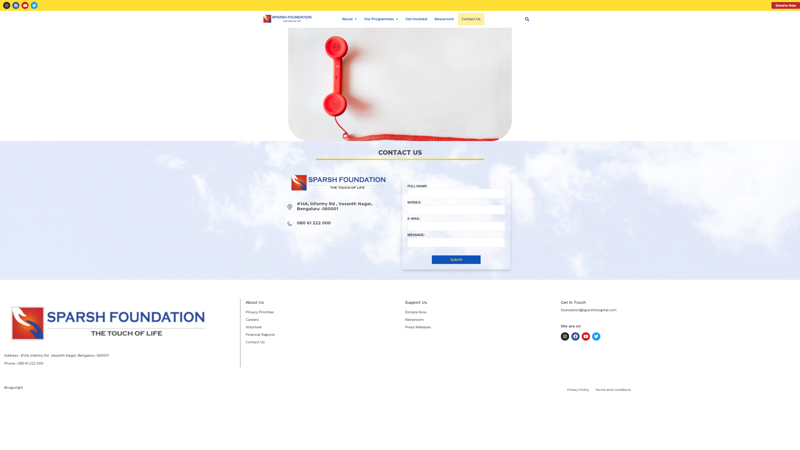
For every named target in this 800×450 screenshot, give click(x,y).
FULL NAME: (418, 186)
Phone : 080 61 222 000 (23, 363)
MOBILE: (414, 202)
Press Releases (418, 327)
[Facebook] (15, 5)
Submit (456, 260)
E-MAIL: (414, 219)
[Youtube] (25, 5)
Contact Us (471, 19)
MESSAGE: (416, 235)
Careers (252, 320)
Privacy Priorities (260, 312)
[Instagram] (6, 5)
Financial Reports (260, 335)
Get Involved (416, 19)
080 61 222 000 (314, 222)
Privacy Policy (578, 390)
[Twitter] (34, 5)
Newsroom (444, 19)
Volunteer (254, 327)
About (347, 19)
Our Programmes (379, 19)
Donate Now (786, 5)
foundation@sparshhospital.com (589, 310)
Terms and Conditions (613, 390)
